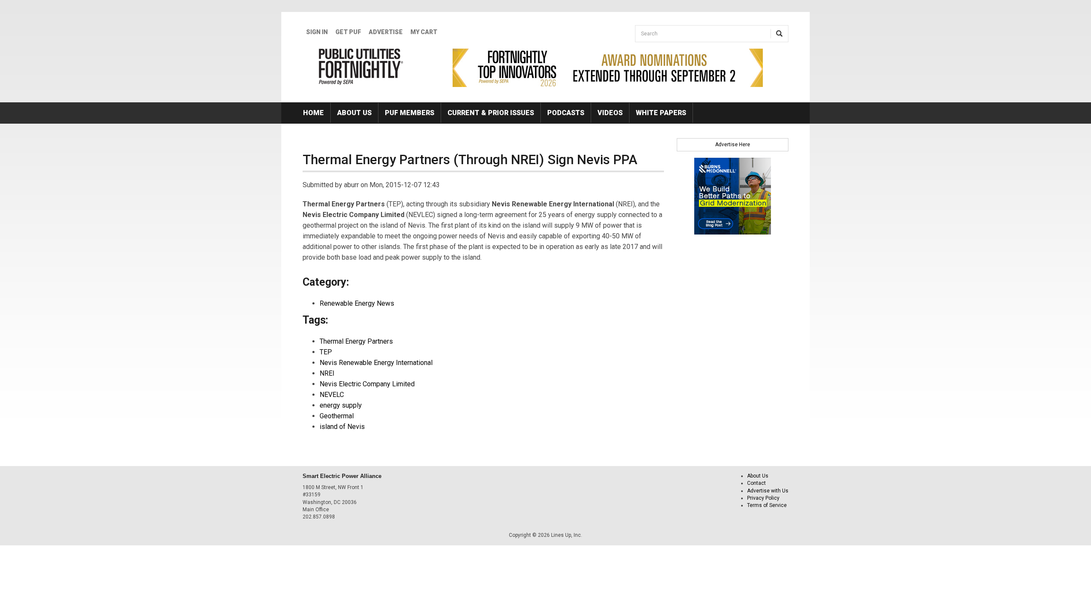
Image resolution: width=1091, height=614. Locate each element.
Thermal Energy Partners (356, 341)
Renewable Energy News (357, 303)
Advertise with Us (767, 491)
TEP (326, 352)
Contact (756, 483)
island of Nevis (342, 427)
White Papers (661, 113)
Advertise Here (732, 145)
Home (313, 113)
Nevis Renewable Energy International (376, 363)
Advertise (386, 32)
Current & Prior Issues (490, 113)
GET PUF (348, 32)
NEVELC (332, 395)
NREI (327, 373)
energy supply (341, 405)
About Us (354, 113)
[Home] (361, 67)
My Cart (423, 32)
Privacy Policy (763, 498)
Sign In (317, 32)
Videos (610, 113)
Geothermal (337, 416)
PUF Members (409, 113)
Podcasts (565, 113)
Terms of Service (767, 505)
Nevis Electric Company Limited (367, 384)
